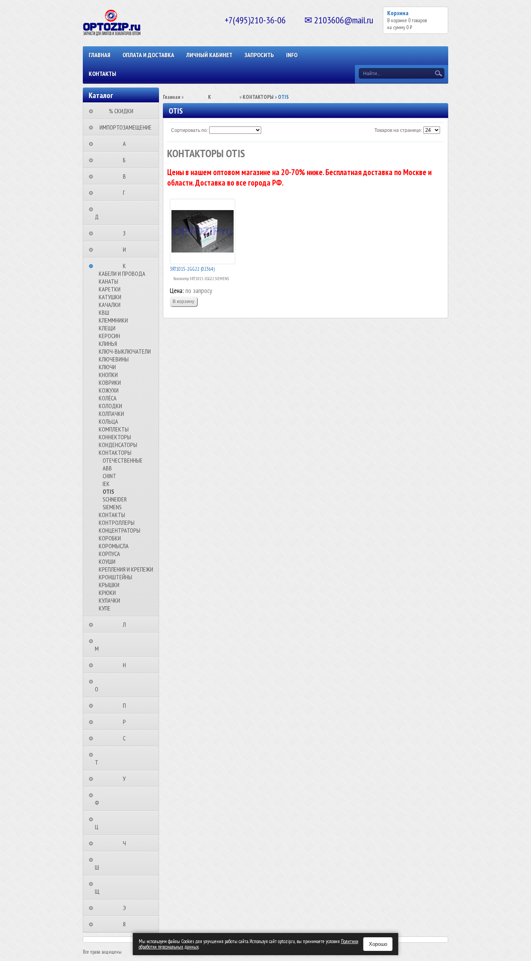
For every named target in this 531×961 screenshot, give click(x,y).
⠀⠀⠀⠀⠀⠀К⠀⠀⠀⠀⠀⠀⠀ (127, 266)
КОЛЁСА (108, 398)
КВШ (104, 312)
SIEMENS (112, 507)
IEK (106, 484)
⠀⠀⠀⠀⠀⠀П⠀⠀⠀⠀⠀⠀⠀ (127, 705)
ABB (107, 468)
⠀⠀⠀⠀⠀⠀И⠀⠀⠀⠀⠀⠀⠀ (127, 249)
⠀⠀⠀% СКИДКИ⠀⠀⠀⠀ (123, 111)
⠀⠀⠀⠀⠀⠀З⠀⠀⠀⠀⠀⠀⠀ (126, 233)
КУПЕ (104, 608)
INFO (291, 55)
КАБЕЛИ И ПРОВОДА (122, 273)
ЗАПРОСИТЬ (259, 55)
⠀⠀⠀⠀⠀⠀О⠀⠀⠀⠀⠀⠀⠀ (113, 685)
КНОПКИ (108, 375)
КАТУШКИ (110, 297)
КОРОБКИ (110, 538)
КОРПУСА (109, 554)
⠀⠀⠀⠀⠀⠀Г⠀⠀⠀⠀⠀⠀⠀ (126, 192)
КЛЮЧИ (107, 367)
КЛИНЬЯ (108, 343)
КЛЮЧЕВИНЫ (114, 359)
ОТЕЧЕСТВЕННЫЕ (123, 460)
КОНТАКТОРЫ (115, 452)
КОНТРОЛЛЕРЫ (116, 522)
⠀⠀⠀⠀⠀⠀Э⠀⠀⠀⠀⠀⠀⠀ (127, 908)
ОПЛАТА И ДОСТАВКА (148, 55)
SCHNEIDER (115, 499)
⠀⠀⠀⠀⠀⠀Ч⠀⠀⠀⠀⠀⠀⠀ (127, 843)
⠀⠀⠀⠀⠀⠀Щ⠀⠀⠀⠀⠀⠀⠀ (113, 887)
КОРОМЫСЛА (114, 546)
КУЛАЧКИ (109, 600)
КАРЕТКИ (110, 289)
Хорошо (378, 944)
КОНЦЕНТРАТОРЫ (119, 530)
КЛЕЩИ (107, 328)
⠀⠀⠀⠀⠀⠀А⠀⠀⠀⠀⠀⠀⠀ (127, 143)
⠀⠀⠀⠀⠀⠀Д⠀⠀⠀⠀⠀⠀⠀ (113, 213)
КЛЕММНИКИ (113, 320)
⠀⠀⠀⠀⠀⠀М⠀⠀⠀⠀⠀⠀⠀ (113, 644)
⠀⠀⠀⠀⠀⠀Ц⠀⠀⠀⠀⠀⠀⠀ (113, 823)
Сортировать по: (189, 130)
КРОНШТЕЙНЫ (115, 577)
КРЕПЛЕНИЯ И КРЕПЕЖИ (126, 569)
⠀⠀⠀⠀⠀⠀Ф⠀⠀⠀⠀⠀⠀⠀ (113, 799)
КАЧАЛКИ (110, 305)
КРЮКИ (107, 592)
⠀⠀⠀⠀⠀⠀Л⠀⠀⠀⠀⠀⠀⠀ (127, 624)
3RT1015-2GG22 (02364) (192, 269)
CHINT (109, 476)
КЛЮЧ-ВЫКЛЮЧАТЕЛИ (125, 351)
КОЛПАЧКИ (111, 413)
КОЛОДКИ (110, 406)
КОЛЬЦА (108, 421)
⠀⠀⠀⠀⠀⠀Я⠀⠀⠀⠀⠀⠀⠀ (126, 924)
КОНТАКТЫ (102, 73)
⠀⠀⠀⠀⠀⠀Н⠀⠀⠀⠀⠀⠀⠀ (127, 665)
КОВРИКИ (110, 382)
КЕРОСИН (109, 336)
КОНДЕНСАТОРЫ (118, 445)
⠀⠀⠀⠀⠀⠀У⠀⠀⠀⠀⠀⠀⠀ (126, 778)
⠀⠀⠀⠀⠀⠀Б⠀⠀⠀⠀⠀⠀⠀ (126, 160)
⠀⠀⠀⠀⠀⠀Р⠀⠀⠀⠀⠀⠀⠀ (127, 722)
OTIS (108, 491)
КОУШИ (107, 561)
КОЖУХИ (109, 390)
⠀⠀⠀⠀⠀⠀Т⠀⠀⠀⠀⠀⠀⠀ (113, 758)
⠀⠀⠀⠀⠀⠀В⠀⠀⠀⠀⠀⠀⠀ (127, 176)
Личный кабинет (209, 55)
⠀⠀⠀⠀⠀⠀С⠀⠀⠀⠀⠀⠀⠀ (126, 738)
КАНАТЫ (108, 281)
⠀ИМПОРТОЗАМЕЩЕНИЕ (123, 127)
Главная (99, 55)
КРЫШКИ (109, 585)
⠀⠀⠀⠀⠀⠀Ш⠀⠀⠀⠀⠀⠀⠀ (113, 863)
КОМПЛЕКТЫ (114, 429)
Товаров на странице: (398, 130)
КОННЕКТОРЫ (115, 437)
